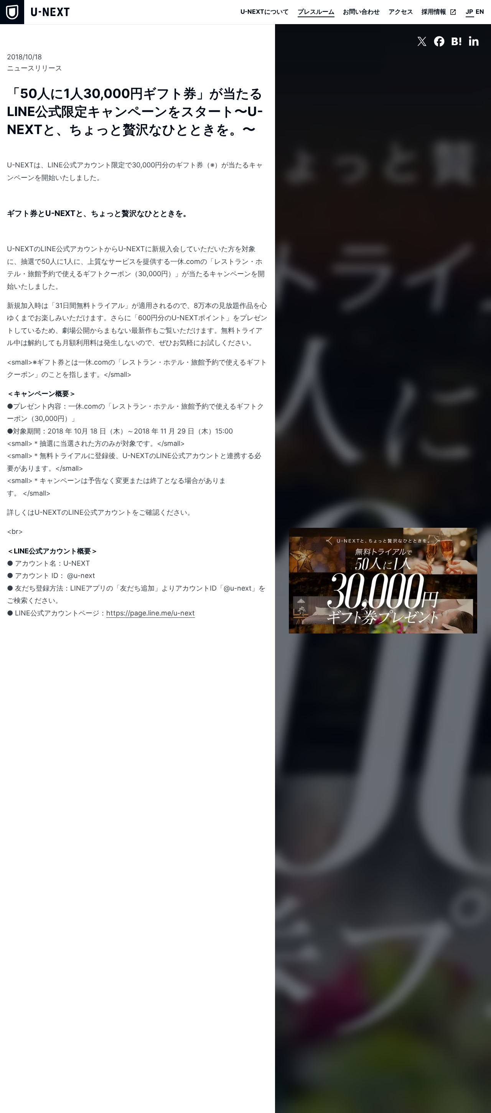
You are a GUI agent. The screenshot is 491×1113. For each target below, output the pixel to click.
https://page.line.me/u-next (150, 613)
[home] (34, 12)
